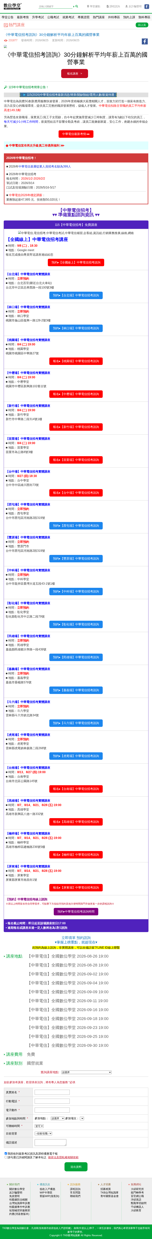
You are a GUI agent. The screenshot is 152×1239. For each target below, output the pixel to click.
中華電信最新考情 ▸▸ (76, 134)
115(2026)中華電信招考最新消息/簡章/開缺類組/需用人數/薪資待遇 (56, 94)
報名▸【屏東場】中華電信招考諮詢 (76, 887)
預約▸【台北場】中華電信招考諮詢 (76, 295)
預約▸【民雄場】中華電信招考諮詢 (76, 657)
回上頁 (142, 24)
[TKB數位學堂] (13, 7)
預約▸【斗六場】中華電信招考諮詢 (76, 723)
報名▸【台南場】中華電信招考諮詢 (76, 788)
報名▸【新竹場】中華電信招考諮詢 (76, 426)
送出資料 (76, 1166)
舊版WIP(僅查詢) (49, 1196)
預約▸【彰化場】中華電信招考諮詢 (76, 624)
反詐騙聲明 (135, 6)
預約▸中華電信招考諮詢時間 (76, 911)
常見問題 (75, 1192)
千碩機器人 (137, 1206)
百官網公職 (137, 1196)
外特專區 (114, 17)
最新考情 (23, 17)
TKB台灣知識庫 (109, 1192)
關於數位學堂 (17, 1189)
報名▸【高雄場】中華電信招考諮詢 (76, 821)
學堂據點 (95, 6)
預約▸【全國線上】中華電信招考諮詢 (76, 262)
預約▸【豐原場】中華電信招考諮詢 (76, 558)
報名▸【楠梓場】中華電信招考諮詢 (76, 854)
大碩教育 (136, 1210)
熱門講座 (99, 17)
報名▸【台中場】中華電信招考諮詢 (76, 492)
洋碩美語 (136, 1199)
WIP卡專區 (46, 1192)
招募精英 (105, 1189)
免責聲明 (14, 1196)
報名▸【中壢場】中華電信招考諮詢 (76, 394)
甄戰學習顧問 (138, 1203)
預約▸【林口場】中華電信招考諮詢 (76, 328)
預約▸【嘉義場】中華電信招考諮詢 (76, 690)
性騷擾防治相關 (18, 1199)
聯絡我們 (75, 1196)
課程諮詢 (115, 6)
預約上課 (129, 17)
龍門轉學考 (137, 1192)
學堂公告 (8, 17)
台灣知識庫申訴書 (19, 1203)
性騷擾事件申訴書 (19, 1206)
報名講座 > (74, 73)
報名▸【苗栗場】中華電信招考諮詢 (76, 459)
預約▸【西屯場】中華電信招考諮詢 (76, 525)
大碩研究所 (137, 1189)
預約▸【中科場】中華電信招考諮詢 (76, 591)
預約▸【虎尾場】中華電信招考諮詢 (76, 756)
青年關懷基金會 (109, 1196)
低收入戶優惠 (47, 1189)
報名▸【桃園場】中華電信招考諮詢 (76, 361)
